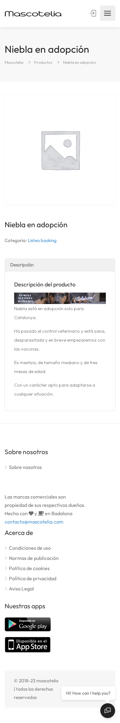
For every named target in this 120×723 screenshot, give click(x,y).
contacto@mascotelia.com (34, 522)
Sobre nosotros (25, 467)
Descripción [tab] (22, 265)
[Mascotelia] (33, 13)
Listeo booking (42, 240)
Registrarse (93, 13)
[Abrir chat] (107, 710)
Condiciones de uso (30, 548)
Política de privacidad (32, 578)
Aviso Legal (21, 588)
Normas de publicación (34, 558)
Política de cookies (29, 568)
